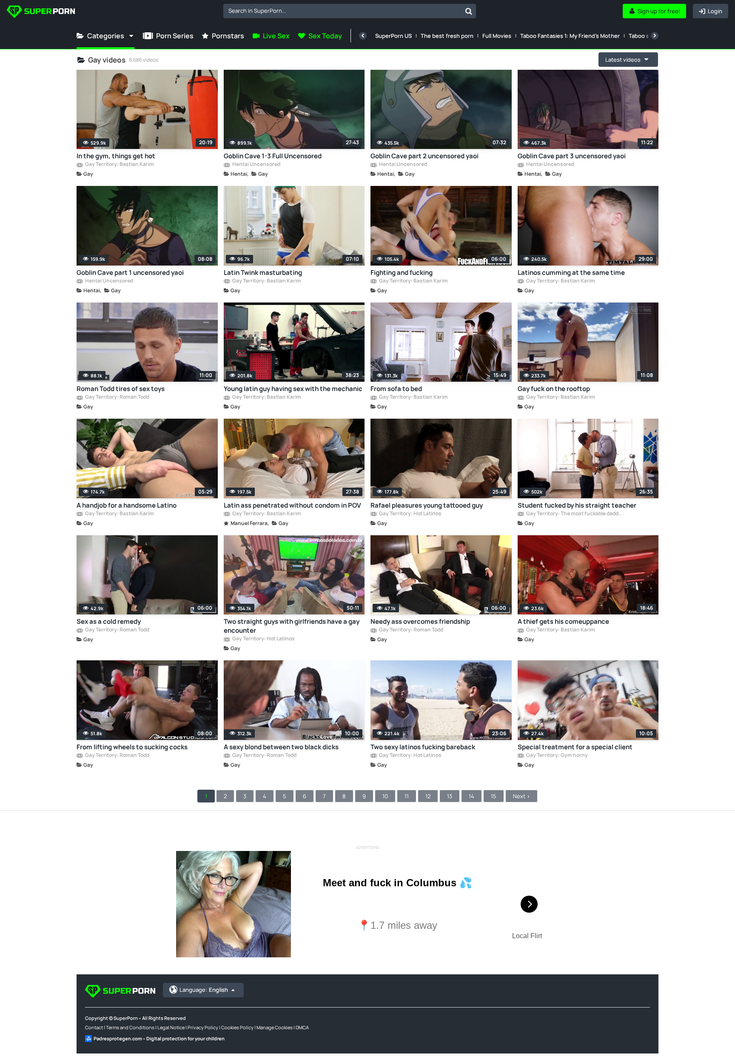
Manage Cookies (274, 1027)
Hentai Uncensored (255, 165)
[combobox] (349, 11)
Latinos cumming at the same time (571, 272)
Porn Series (175, 35)
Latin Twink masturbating (263, 272)
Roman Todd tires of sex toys (121, 388)
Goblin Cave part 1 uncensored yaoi (130, 272)
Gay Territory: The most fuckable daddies (575, 514)
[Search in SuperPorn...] (469, 11)
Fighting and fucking (401, 272)
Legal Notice (171, 1027)
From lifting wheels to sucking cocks (132, 746)
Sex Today (325, 35)
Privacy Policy (203, 1027)
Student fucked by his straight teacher (577, 505)
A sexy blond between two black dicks (281, 746)
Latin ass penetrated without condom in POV (292, 505)
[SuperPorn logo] (41, 12)
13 (449, 796)
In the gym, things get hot (116, 155)
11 (407, 796)
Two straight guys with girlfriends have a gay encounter (291, 626)
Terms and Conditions (130, 1027)
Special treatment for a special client (575, 746)
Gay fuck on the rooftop (554, 388)
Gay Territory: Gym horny (556, 756)
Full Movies (496, 36)
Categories (105, 35)
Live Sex (276, 35)
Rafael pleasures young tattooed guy (426, 505)
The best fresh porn (447, 36)
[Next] (654, 36)
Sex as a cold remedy (109, 621)
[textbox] (342, 10)
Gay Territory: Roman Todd (116, 397)
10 (385, 796)
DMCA (302, 1027)
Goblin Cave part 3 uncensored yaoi (572, 155)
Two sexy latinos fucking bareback (422, 746)
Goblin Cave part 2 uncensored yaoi (424, 155)
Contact (94, 1027)
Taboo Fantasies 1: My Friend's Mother (570, 36)
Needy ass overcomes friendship (420, 621)
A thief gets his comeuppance (563, 621)
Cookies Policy (237, 1027)
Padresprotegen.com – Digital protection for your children (159, 1038)
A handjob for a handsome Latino (127, 505)
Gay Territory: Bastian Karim (119, 165)
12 (427, 796)
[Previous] (363, 36)
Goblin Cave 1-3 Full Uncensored (273, 155)
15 (493, 796)
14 (471, 796)
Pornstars (228, 35)
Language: (203, 989)
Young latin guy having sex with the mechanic (293, 388)
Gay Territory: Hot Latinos (410, 514)
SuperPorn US (393, 36)
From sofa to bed (396, 388)
